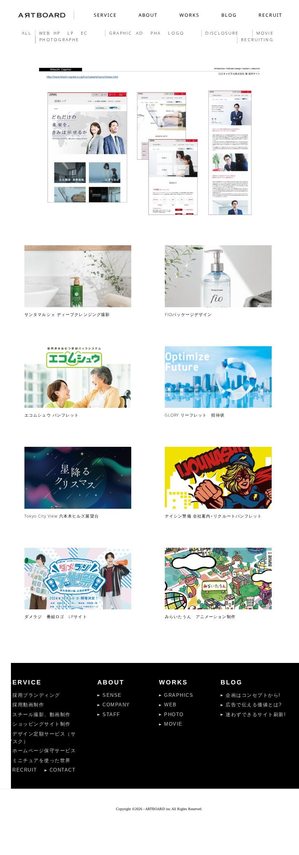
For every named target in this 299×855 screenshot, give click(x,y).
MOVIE (173, 724)
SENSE (112, 695)
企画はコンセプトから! (253, 695)
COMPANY (116, 704)
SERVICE (105, 15)
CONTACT (63, 770)
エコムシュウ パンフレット (51, 415)
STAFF (111, 714)
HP (57, 33)
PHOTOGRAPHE (59, 39)
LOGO (176, 33)
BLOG (229, 15)
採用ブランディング (36, 695)
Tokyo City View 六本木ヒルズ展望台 (61, 516)
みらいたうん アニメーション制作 (200, 616)
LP (70, 33)
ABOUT (148, 15)
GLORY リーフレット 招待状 (195, 415)
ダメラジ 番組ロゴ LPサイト (55, 616)
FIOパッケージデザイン (188, 314)
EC (84, 33)
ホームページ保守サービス (44, 750)
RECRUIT (270, 15)
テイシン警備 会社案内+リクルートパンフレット (213, 516)
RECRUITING (257, 39)
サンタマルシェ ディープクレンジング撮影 (67, 314)
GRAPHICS (178, 695)
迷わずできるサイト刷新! (256, 714)
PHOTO (174, 714)
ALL (26, 33)
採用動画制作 (28, 704)
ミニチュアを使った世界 (41, 760)
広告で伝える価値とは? (254, 704)
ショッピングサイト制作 (41, 724)
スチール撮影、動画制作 (41, 714)
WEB (44, 33)
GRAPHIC (120, 33)
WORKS (189, 15)
